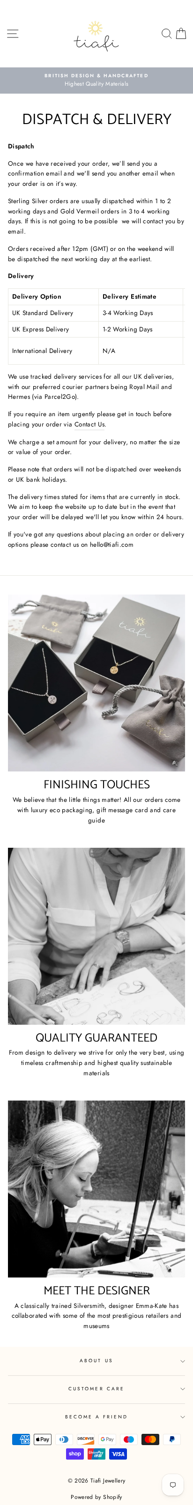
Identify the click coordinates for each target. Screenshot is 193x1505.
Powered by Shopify (96, 1497)
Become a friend (96, 1416)
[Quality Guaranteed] (96, 936)
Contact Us (89, 424)
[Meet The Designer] (96, 1189)
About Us (96, 1360)
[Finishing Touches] (96, 683)
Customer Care (96, 1388)
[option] (96, 80)
